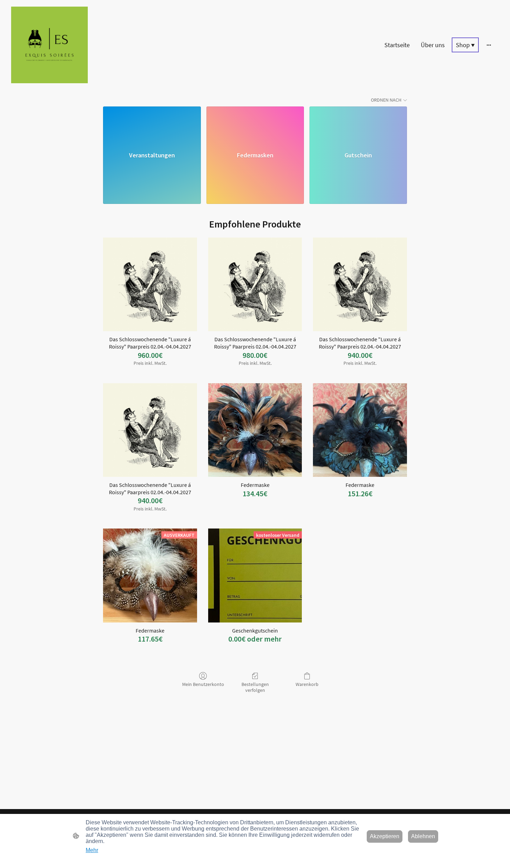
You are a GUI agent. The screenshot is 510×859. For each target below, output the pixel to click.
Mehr (92, 850)
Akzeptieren (384, 836)
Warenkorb (307, 684)
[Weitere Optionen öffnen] (489, 45)
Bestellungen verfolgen (255, 687)
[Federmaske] (255, 430)
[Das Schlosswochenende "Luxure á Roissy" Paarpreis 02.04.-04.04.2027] (150, 285)
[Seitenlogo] (49, 45)
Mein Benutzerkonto (203, 684)
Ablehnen (423, 836)
